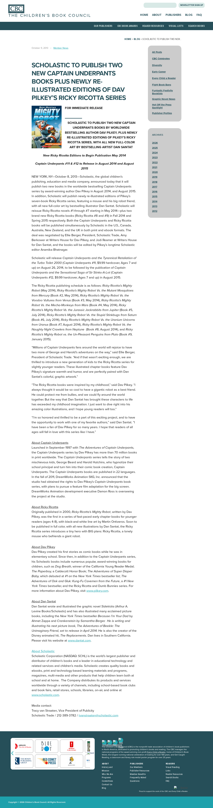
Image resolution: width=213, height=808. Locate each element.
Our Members (136, 767)
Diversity (157, 65)
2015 (154, 196)
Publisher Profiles (162, 113)
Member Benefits (138, 774)
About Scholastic (43, 651)
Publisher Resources (139, 770)
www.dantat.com (79, 640)
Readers (170, 763)
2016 (154, 191)
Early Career (159, 71)
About (157, 15)
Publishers (173, 15)
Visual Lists (176, 26)
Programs (106, 777)
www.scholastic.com (45, 695)
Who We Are (107, 774)
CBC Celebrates (161, 58)
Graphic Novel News (163, 99)
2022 (155, 162)
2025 (155, 147)
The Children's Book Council (49, 15)
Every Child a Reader (164, 78)
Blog (189, 15)
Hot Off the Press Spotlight (161, 106)
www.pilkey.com (97, 591)
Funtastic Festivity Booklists (162, 92)
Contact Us (107, 784)
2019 (154, 177)
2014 (154, 201)
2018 (154, 182)
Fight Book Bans (161, 84)
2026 (155, 142)
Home (144, 15)
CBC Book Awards (127, 26)
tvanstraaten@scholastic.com (98, 715)
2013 (154, 206)
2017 (154, 186)
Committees (107, 781)
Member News (60, 48)
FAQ (199, 15)
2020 (155, 172)
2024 (155, 152)
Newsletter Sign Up (191, 5)
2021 (154, 167)
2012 (154, 211)
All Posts (157, 52)
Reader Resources (153, 26)
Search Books (196, 26)
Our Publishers (103, 26)
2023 (155, 157)
